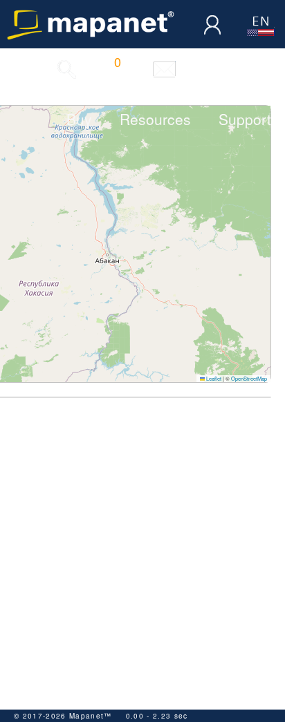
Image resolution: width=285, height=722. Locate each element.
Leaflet (213, 378)
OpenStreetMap (249, 378)
